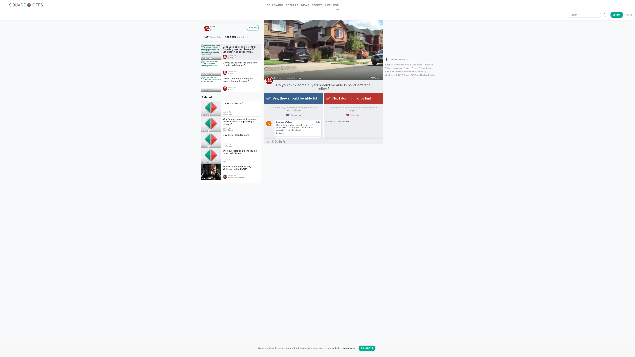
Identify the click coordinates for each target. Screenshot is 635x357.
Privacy (407, 68)
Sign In (628, 15)
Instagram (397, 68)
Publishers (399, 64)
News (280, 78)
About (408, 64)
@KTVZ (213, 30)
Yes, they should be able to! (295, 98)
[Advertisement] (411, 34)
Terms (415, 68)
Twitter (388, 68)
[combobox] (584, 15)
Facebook (428, 64)
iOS (409, 59)
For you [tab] (336, 7)
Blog (414, 64)
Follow (252, 28)
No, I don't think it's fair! (351, 98)
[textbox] (584, 15)
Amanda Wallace (284, 122)
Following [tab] (275, 5)
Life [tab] (328, 5)
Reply (281, 133)
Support (389, 64)
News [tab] (305, 5)
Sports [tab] (317, 5)
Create (617, 15)
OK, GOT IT (367, 348)
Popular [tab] (292, 5)
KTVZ (212, 26)
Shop (419, 64)
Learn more (349, 348)
